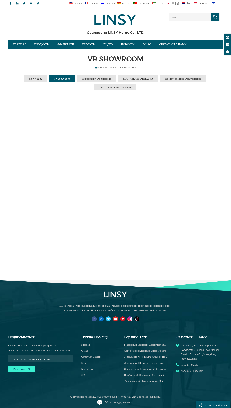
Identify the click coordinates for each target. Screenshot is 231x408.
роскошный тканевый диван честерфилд (145, 344)
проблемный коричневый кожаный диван (145, 375)
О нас (147, 44)
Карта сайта (88, 368)
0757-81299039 (189, 364)
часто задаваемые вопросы (115, 86)
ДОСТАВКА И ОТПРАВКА (138, 78)
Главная (19, 44)
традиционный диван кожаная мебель (145, 381)
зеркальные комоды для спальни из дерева (145, 356)
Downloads (35, 78)
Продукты (41, 44)
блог (83, 362)
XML (83, 375)
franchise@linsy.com (192, 370)
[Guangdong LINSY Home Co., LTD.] (115, 18)
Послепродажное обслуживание (183, 78)
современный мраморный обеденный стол (145, 368)
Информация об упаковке (96, 78)
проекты (88, 44)
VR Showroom (62, 78)
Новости (128, 44)
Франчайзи (65, 44)
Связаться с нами (173, 44)
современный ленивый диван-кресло (145, 350)
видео (108, 44)
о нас (84, 350)
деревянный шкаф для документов (144, 362)
